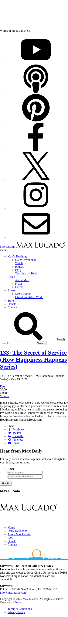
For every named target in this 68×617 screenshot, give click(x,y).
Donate (12, 541)
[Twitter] (36, 179)
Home (11, 527)
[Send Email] (36, 237)
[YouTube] (36, 62)
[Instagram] (36, 208)
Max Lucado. (31, 599)
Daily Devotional (18, 530)
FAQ (11, 537)
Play (2, 386)
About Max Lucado (19, 534)
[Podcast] (36, 91)
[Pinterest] (36, 120)
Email (11, 468)
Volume (4, 396)
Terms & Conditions (20, 608)
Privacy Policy (16, 612)
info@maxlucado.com (13, 592)
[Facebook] (36, 149)
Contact (12, 544)
